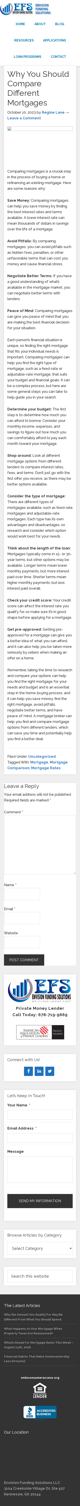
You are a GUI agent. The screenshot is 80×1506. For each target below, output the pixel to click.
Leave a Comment (24, 118)
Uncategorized (42, 756)
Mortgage (39, 762)
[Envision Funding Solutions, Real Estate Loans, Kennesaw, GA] (40, 1413)
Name (10, 885)
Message (15, 1151)
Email (9, 909)
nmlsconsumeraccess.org (40, 1377)
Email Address (21, 1128)
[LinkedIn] (39, 1071)
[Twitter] (49, 1071)
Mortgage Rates (46, 768)
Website (11, 933)
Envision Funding (40, 9)
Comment (13, 812)
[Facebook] (28, 1071)
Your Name (18, 1105)
